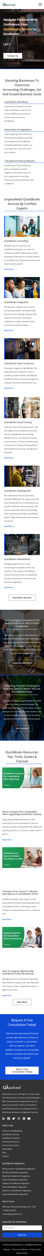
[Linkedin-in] (3, 1118)
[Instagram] (18, 1118)
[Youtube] (29, 1118)
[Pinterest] (23, 1118)
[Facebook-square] (8, 1118)
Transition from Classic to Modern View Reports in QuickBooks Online (20, 892)
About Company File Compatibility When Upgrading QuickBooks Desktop (22, 813)
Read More (9, 269)
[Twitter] (13, 1118)
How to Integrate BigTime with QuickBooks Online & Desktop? (18, 972)
